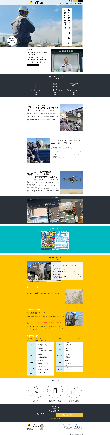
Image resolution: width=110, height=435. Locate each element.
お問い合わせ (80, 0)
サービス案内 (62, 3)
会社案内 (75, 3)
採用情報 (71, 3)
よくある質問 (80, 3)
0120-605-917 (75, 0)
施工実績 (67, 3)
